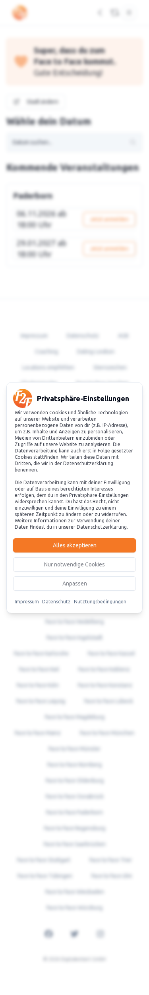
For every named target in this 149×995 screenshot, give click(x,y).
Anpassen (74, 583)
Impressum (27, 601)
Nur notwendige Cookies (74, 564)
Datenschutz (56, 601)
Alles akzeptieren (75, 545)
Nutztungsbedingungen (100, 601)
